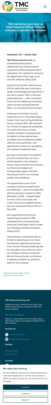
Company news (17, 275)
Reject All (25, 400)
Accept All (25, 387)
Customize (25, 393)
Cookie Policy (11, 354)
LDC (22, 116)
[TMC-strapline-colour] (15, 2)
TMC (27, 273)
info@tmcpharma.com (20, 339)
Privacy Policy (11, 351)
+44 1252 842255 (17, 334)
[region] (25, 385)
